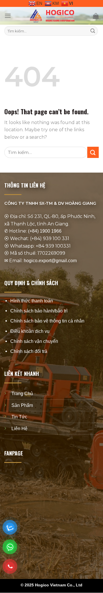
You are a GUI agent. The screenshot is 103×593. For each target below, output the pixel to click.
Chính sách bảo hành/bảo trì (39, 310)
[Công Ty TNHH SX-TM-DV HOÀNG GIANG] (52, 16)
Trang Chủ (22, 393)
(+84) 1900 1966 (45, 231)
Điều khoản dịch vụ (29, 331)
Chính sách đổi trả (28, 351)
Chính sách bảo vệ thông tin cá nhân (47, 321)
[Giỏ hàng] (96, 15)
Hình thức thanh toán (31, 300)
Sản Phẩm (22, 405)
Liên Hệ (19, 428)
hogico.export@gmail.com (50, 260)
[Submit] (93, 31)
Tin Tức (19, 416)
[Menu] (7, 16)
